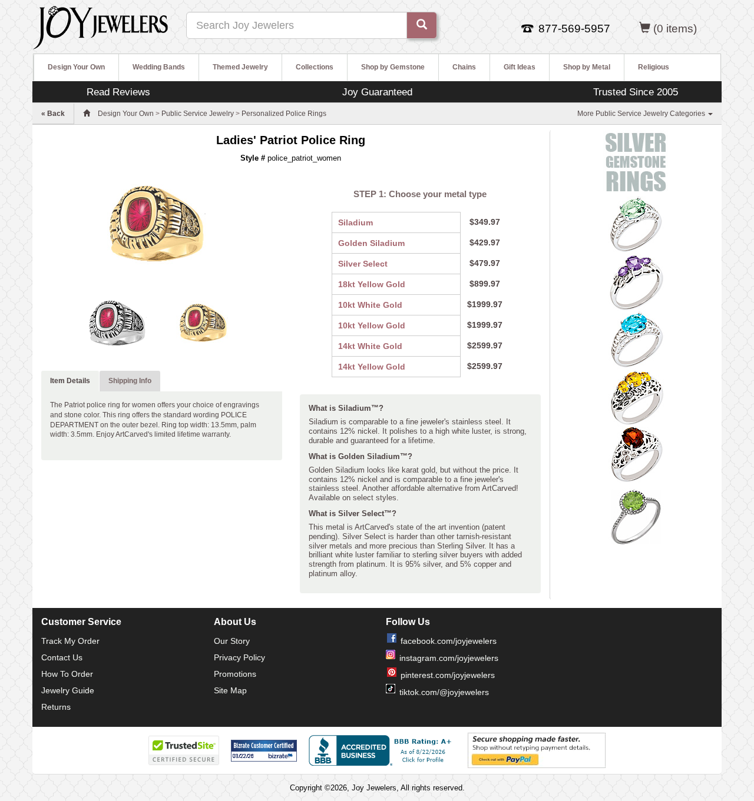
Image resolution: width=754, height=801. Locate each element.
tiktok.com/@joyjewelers (444, 692)
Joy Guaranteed (377, 92)
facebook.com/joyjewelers (449, 641)
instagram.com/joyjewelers (448, 658)
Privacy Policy (239, 657)
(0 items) (675, 28)
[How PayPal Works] (537, 750)
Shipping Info (129, 381)
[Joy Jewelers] (100, 26)
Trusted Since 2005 (635, 92)
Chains (464, 67)
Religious (653, 67)
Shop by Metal (586, 67)
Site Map (230, 690)
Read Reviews (118, 92)
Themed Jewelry (240, 67)
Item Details (70, 381)
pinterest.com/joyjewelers (448, 675)
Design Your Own (76, 67)
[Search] (421, 25)
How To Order (67, 674)
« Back (53, 113)
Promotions (235, 674)
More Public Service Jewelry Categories (642, 113)
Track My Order (70, 641)
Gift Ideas (519, 67)
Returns (56, 707)
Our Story (232, 641)
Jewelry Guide (67, 690)
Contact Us (61, 657)
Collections (314, 67)
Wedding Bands (159, 67)
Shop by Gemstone (393, 67)
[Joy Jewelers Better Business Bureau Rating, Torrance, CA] (382, 750)
